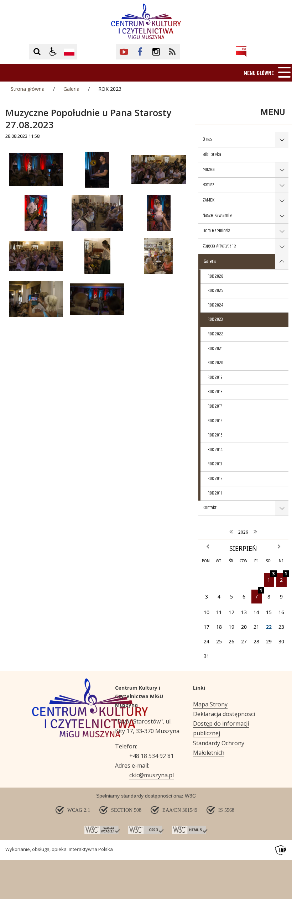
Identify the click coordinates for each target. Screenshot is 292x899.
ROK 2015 (215, 435)
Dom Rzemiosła (216, 231)
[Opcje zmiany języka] (69, 51)
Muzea (209, 169)
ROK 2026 (215, 276)
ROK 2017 (215, 406)
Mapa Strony (210, 704)
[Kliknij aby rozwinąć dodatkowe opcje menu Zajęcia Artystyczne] (281, 246)
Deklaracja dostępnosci (224, 714)
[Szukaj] (37, 51)
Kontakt (210, 508)
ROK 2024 (215, 305)
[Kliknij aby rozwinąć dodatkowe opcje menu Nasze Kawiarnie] (281, 216)
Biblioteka (212, 154)
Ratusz (208, 185)
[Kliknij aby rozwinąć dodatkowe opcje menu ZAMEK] (281, 200)
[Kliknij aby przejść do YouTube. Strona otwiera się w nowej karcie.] (124, 51)
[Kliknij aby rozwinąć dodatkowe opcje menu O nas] (281, 139)
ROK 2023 (215, 319)
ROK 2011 (215, 493)
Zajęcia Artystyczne (219, 246)
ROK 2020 (215, 362)
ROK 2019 (215, 377)
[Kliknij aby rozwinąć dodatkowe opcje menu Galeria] (281, 262)
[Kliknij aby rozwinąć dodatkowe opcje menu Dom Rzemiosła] (281, 231)
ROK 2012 (215, 478)
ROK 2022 (215, 334)
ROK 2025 (215, 290)
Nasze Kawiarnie (217, 215)
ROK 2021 (215, 348)
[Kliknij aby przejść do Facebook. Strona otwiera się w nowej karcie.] (140, 51)
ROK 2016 (215, 420)
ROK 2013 (215, 463)
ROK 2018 (215, 391)
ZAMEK (208, 200)
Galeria (210, 261)
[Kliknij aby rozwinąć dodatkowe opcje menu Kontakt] (281, 508)
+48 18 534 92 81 (151, 756)
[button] (53, 51)
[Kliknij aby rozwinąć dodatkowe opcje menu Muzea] (281, 170)
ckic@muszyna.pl (151, 775)
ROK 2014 (215, 449)
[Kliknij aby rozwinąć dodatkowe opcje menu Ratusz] (281, 185)
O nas (207, 139)
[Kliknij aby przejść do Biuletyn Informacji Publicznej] (241, 52)
